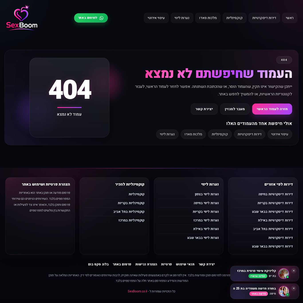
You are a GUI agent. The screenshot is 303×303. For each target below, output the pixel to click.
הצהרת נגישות (146, 264)
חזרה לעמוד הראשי (272, 109)
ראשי (289, 18)
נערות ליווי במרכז (206, 220)
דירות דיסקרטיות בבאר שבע (272, 211)
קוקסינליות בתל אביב (128, 211)
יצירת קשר (204, 109)
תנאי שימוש (185, 264)
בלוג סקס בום (98, 264)
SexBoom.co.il (137, 291)
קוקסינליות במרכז (131, 220)
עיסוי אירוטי (156, 18)
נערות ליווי (182, 18)
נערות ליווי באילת (206, 228)
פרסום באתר (122, 264)
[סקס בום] (22, 18)
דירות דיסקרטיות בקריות (275, 203)
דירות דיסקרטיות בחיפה (275, 194)
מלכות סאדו (208, 18)
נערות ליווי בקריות (206, 211)
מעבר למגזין (235, 109)
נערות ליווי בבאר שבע (203, 237)
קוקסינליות (234, 18)
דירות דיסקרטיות (264, 18)
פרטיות (166, 264)
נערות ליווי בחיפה (206, 203)
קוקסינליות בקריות (131, 203)
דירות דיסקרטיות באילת (275, 220)
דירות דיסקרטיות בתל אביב (273, 228)
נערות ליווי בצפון (207, 194)
